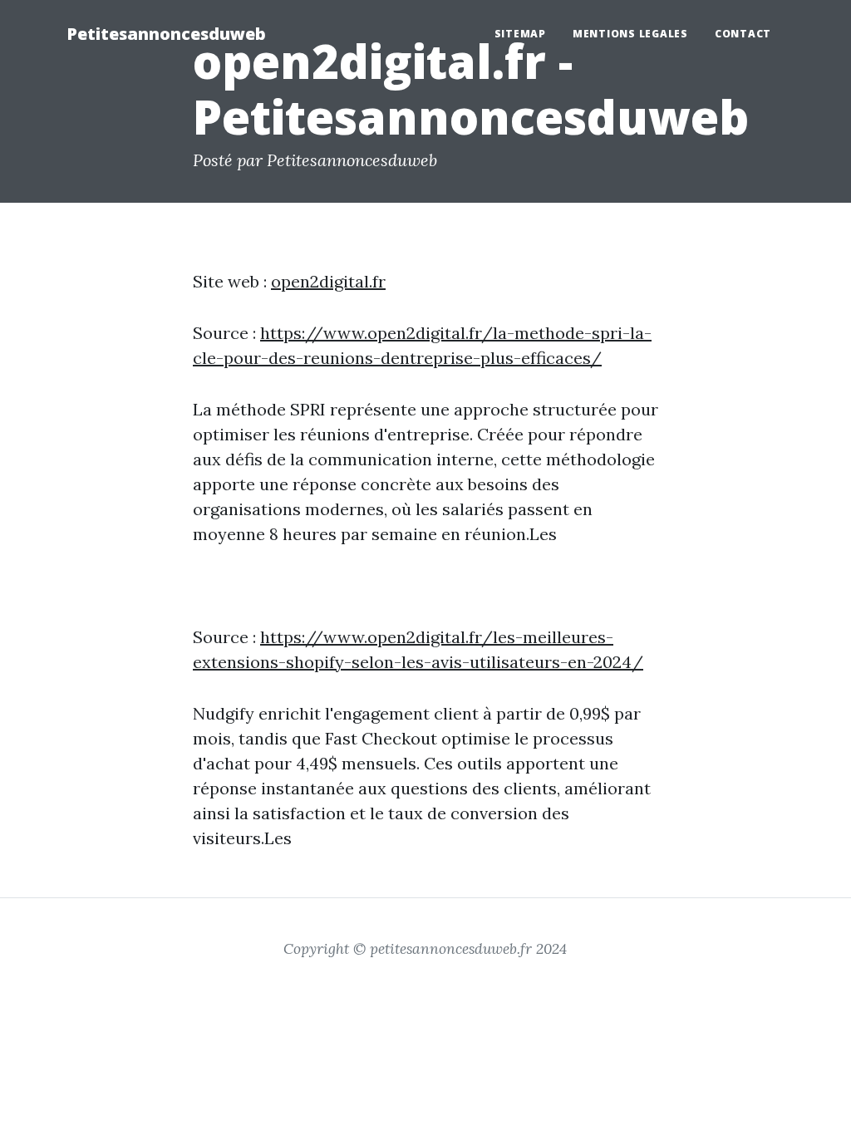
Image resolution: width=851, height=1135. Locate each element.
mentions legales (630, 34)
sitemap (520, 34)
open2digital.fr (328, 281)
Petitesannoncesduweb (166, 33)
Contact (743, 34)
